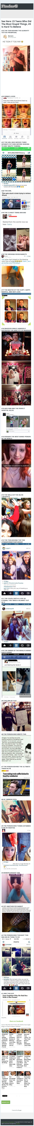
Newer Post (6, 1102)
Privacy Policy (4, 1122)
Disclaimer (11, 1122)
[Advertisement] (16, 84)
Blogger (20, 1110)
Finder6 (18, 1123)
